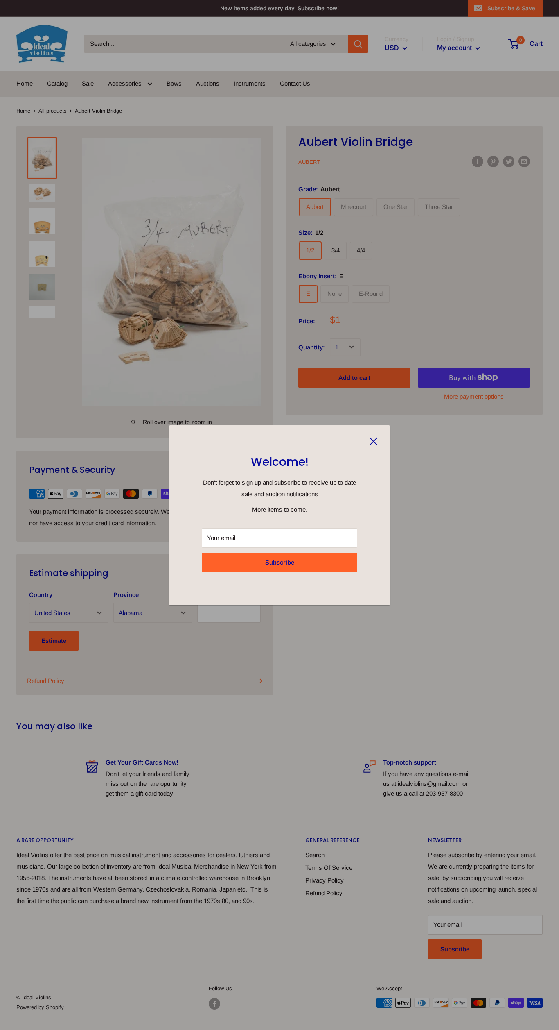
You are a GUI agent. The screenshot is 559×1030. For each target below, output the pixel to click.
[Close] (374, 441)
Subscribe (279, 562)
